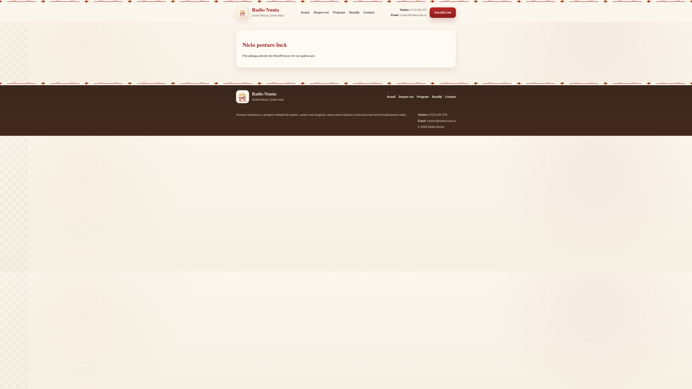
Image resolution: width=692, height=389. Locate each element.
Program (339, 12)
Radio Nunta (265, 9)
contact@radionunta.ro (413, 15)
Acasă (305, 12)
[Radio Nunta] (242, 12)
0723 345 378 (418, 9)
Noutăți (354, 12)
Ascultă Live (442, 12)
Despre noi (321, 12)
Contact (368, 12)
